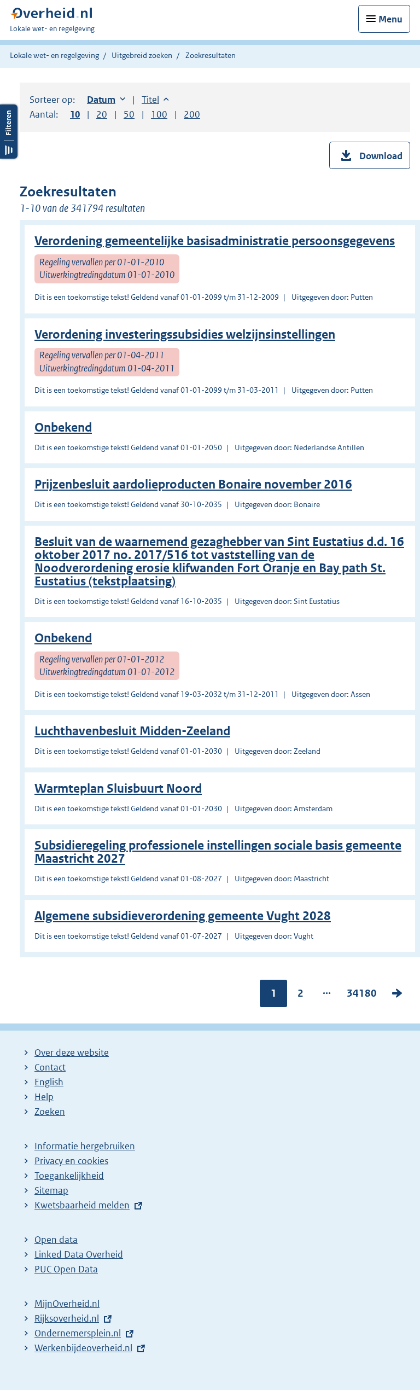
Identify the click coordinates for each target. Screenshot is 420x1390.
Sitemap (51, 1190)
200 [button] (192, 114)
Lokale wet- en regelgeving (54, 55)
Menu (390, 19)
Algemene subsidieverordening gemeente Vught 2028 (182, 916)
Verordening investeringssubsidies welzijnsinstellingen (184, 334)
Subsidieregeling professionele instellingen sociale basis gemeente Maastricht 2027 (217, 852)
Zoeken (49, 1112)
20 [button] (101, 114)
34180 (362, 995)
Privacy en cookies (71, 1161)
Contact (50, 1067)
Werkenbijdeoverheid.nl (83, 1348)
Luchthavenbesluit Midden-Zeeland (132, 731)
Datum (106, 100)
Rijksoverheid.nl (66, 1318)
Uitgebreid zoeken (142, 55)
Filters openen (9, 131)
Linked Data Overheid (78, 1254)
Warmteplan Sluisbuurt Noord (118, 788)
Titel (155, 100)
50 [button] (129, 114)
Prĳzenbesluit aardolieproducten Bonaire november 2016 (193, 484)
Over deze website (71, 1052)
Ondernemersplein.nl (77, 1333)
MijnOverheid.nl (67, 1304)
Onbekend (63, 427)
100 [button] (159, 114)
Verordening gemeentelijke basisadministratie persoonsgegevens (214, 241)
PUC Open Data (66, 1269)
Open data (56, 1240)
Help (44, 1097)
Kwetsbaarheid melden (82, 1205)
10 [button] (75, 114)
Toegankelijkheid (69, 1176)
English (48, 1082)
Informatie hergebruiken (84, 1146)
